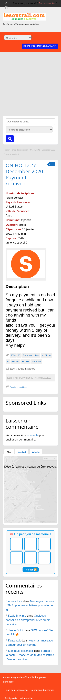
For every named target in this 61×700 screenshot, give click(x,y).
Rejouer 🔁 (31, 569)
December (28, 355)
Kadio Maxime (17, 615)
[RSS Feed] (5, 2)
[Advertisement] (30, 84)
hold (37, 355)
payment (15, 361)
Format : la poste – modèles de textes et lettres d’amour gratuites (30, 655)
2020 (13, 355)
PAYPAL (25, 361)
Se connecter (47, 3)
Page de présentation (16, 690)
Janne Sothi (15, 630)
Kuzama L (14, 640)
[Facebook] (5, 7)
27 (19, 355)
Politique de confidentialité (19, 698)
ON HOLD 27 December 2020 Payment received (24, 174)
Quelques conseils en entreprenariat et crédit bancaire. (28, 620)
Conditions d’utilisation (42, 690)
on (8, 361)
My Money (46, 355)
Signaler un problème (18, 387)
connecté (33, 435)
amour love (15, 601)
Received (36, 361)
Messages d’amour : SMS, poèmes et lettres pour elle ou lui (30, 605)
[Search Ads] (10, 138)
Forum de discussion (19, 150)
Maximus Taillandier (20, 650)
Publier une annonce (39, 46)
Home (6, 150)
